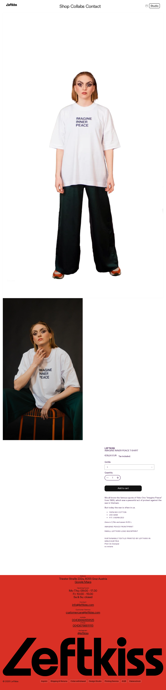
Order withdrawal (78, 681)
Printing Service (112, 681)
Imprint (44, 681)
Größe (108, 462)
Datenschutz (135, 681)
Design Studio (95, 681)
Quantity (109, 473)
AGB (124, 681)
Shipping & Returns (59, 681)
